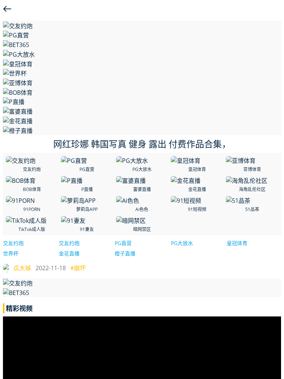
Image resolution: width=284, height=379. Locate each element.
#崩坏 (78, 268)
